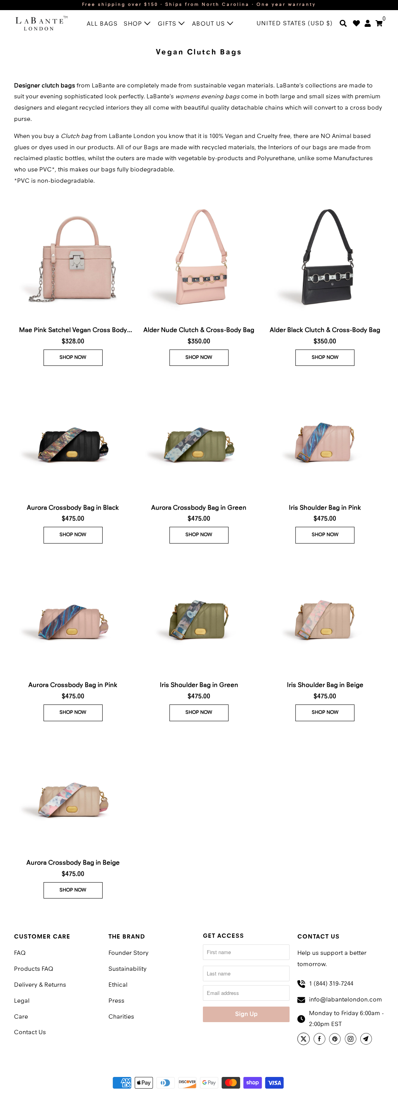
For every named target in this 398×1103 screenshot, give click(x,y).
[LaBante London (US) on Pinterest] (336, 1040)
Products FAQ (33, 969)
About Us (209, 24)
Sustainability (127, 969)
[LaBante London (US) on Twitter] (304, 1040)
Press (116, 1001)
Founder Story (128, 953)
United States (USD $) (295, 24)
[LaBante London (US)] (41, 22)
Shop (134, 24)
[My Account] (368, 24)
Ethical (117, 985)
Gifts (168, 24)
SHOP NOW (72, 357)
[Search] (343, 24)
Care (21, 1017)
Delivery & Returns (40, 985)
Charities (121, 1017)
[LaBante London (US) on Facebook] (321, 1040)
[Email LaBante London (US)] (367, 1040)
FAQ (20, 953)
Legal (22, 1001)
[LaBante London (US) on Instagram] (352, 1040)
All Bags (102, 24)
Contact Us (30, 1033)
